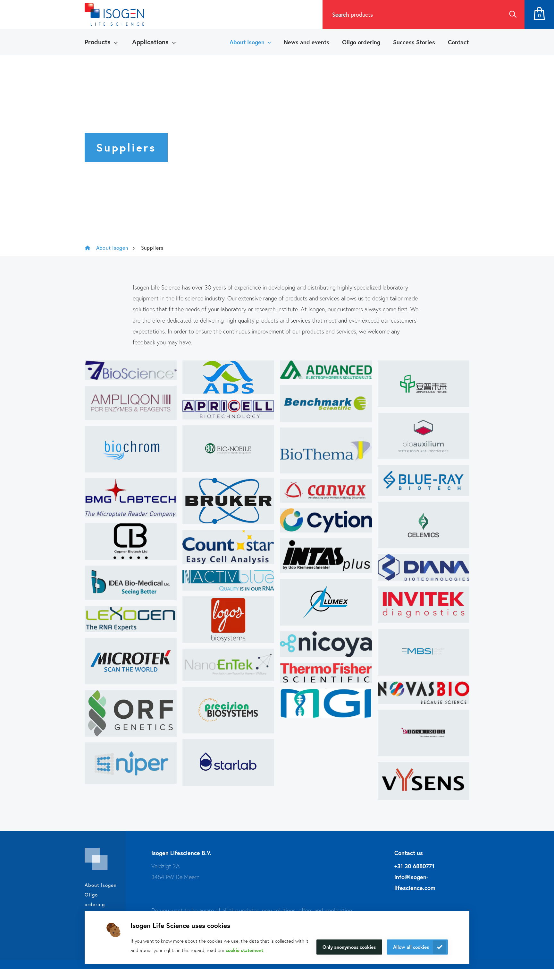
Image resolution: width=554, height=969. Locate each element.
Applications (150, 42)
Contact (458, 42)
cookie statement (244, 950)
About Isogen (247, 42)
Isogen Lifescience (87, 247)
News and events (306, 42)
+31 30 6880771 (414, 866)
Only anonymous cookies (349, 947)
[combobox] (412, 14)
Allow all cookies (411, 947)
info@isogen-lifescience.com (414, 882)
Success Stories (414, 42)
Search (513, 14)
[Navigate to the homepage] (114, 14)
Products (98, 42)
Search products (352, 14)
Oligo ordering (361, 42)
